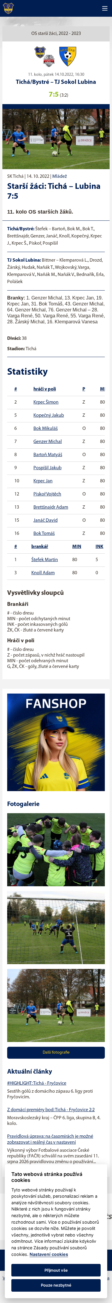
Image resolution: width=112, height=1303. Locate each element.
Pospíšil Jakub (47, 468)
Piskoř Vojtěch (47, 494)
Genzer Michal (47, 441)
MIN (104, 389)
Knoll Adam (43, 573)
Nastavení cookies (49, 1254)
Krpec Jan (43, 481)
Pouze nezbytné (56, 1285)
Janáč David (45, 520)
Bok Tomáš (44, 533)
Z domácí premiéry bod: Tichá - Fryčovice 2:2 (51, 1110)
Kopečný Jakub (48, 415)
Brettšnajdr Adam (50, 507)
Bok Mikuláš (45, 428)
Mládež (59, 176)
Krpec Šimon (46, 402)
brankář (39, 546)
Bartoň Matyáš (47, 455)
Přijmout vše (56, 1270)
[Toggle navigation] (105, 8)
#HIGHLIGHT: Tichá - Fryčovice (36, 1083)
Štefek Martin (44, 560)
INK (99, 546)
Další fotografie (56, 1052)
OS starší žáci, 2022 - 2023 (56, 33)
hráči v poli (44, 389)
